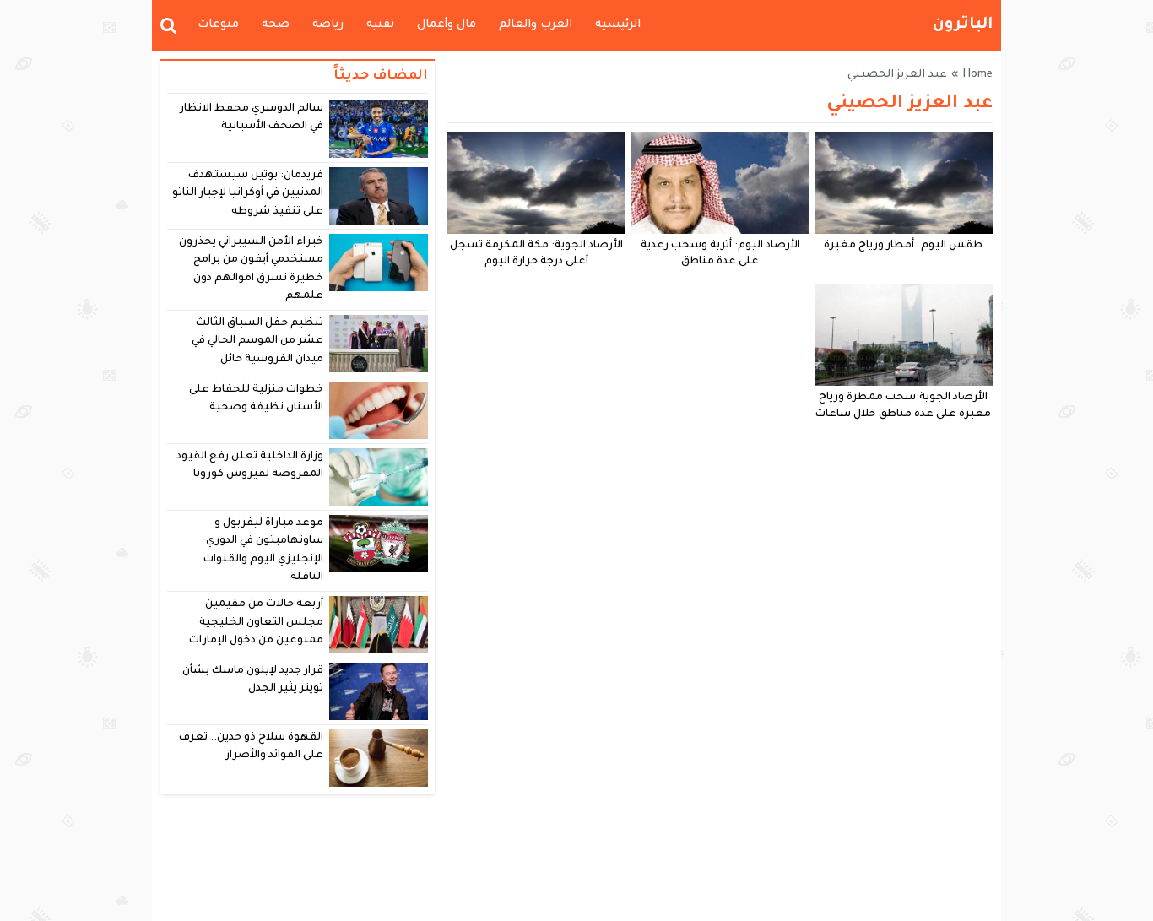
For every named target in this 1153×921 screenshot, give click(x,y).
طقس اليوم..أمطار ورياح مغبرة (903, 246)
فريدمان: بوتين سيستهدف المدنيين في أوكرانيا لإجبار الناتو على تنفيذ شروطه (248, 194)
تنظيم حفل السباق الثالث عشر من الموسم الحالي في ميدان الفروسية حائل (258, 341)
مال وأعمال (446, 25)
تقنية (380, 25)
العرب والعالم (535, 25)
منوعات (218, 25)
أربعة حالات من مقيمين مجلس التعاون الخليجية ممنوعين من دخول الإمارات (256, 623)
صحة (276, 25)
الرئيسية (618, 25)
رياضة (328, 25)
